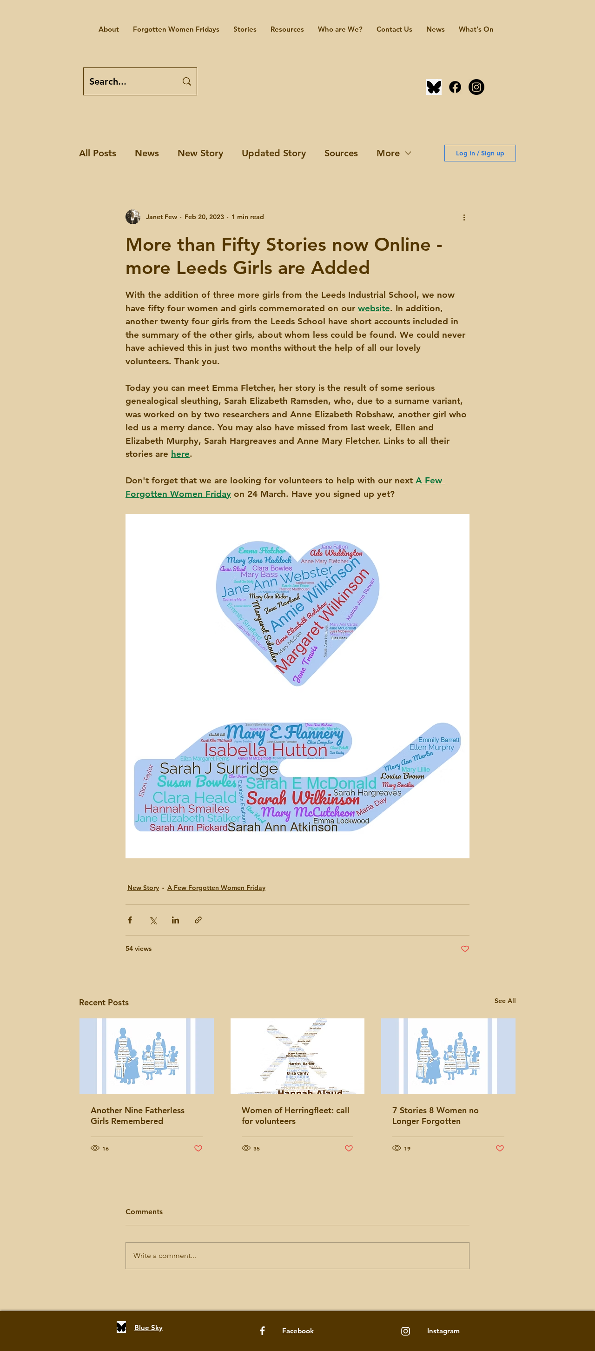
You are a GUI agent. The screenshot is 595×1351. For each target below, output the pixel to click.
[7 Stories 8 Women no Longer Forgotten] (448, 1056)
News (147, 153)
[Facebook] (455, 87)
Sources (341, 153)
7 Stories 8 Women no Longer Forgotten (435, 1115)
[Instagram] (476, 87)
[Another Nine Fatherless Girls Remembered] (146, 1056)
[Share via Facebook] (130, 920)
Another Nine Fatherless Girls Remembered (138, 1115)
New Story (200, 153)
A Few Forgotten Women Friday (216, 887)
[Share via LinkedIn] (175, 920)
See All (505, 1001)
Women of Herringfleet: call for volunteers (296, 1115)
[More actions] (463, 216)
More (388, 153)
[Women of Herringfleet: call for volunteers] (298, 1056)
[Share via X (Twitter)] (152, 920)
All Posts (97, 153)
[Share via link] (198, 920)
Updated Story (274, 153)
